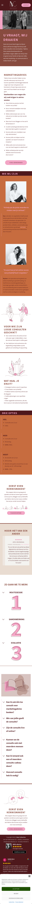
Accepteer (16, 889)
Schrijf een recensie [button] (19, 852)
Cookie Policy (12, 902)
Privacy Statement (19, 902)
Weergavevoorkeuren (16, 898)
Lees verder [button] (6, 874)
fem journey (23, 544)
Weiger (16, 893)
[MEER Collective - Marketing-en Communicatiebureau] (13, 5)
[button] (29, 876)
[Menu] (2, 5)
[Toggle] (3, 592)
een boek (23, 227)
